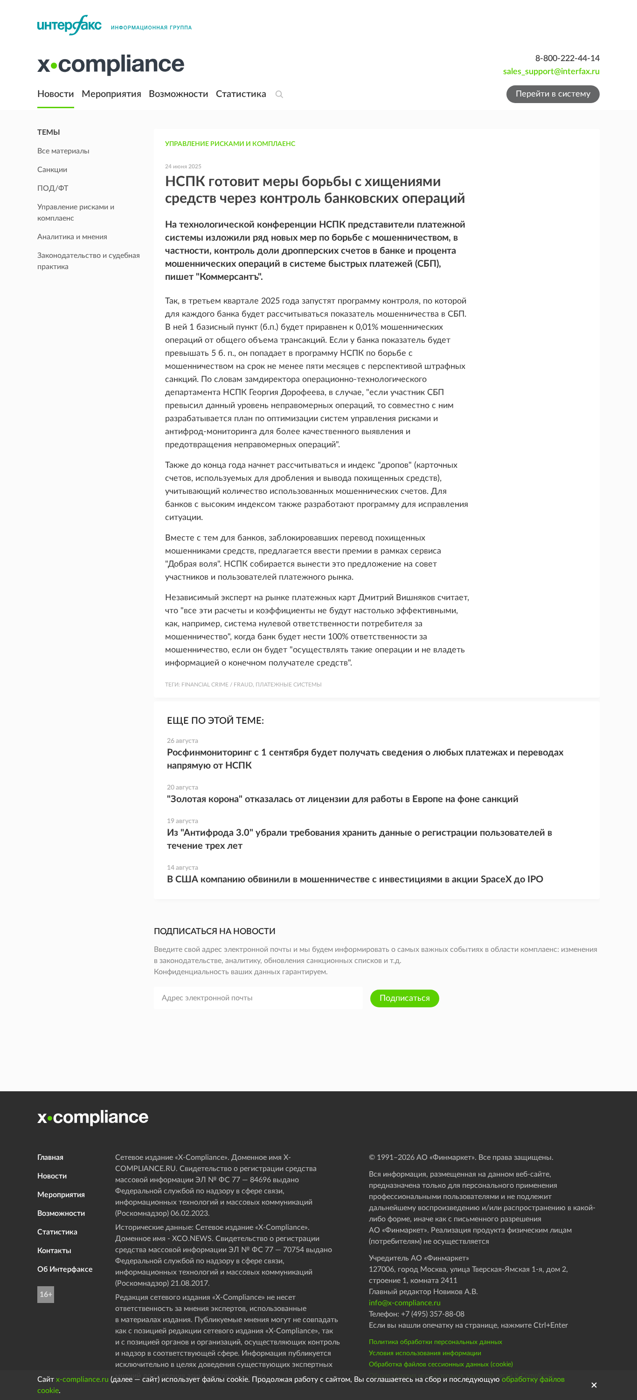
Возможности (178, 94)
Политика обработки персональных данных (435, 1342)
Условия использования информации (425, 1353)
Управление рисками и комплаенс (230, 144)
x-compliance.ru (82, 1379)
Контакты (54, 1250)
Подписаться (405, 998)
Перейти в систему (553, 94)
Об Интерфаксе (65, 1269)
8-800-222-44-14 (567, 59)
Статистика (241, 94)
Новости (55, 94)
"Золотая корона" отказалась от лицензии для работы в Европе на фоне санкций (343, 799)
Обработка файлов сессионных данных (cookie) (441, 1364)
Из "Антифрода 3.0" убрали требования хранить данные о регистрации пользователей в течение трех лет (359, 839)
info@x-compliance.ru (405, 1303)
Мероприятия (111, 94)
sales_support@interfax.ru (551, 72)
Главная (50, 1157)
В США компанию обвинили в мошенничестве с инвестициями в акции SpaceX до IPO (355, 879)
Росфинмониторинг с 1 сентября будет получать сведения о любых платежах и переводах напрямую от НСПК (365, 759)
